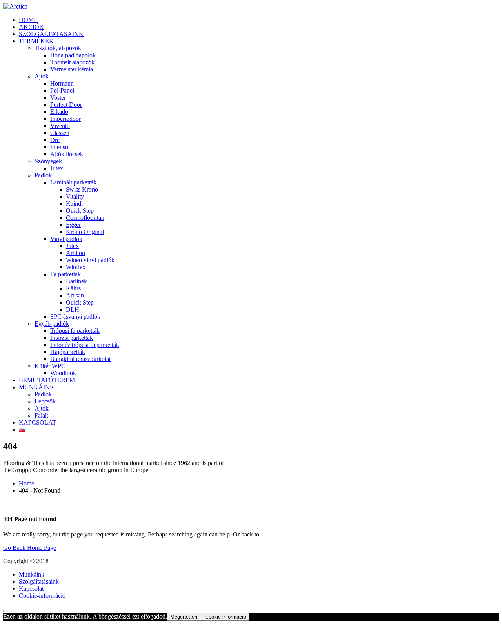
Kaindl (74, 203)
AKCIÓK (31, 27)
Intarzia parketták (71, 337)
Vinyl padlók (66, 238)
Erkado (59, 111)
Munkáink (31, 574)
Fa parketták (65, 274)
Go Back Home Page (29, 547)
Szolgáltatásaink (39, 581)
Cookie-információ (42, 595)
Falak (41, 415)
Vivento (60, 125)
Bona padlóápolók (73, 55)
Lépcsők (45, 401)
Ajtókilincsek (66, 154)
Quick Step (80, 210)
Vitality (75, 196)
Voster (58, 97)
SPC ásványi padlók (75, 316)
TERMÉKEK (36, 41)
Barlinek (76, 281)
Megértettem (184, 617)
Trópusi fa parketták (75, 330)
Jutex (56, 168)
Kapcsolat (31, 588)
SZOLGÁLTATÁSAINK (51, 34)
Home (26, 483)
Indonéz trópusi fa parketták (84, 344)
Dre (55, 140)
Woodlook (63, 373)
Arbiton (75, 253)
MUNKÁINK (37, 387)
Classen (59, 133)
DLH (72, 309)
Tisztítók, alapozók (58, 48)
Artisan (75, 295)
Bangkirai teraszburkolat (80, 359)
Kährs (73, 288)
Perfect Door (66, 104)
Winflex (75, 267)
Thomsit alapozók (72, 62)
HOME (28, 19)
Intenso (59, 147)
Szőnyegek (48, 161)
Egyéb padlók (52, 323)
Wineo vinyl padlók (90, 260)
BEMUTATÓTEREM (47, 380)
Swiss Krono (82, 189)
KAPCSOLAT (37, 422)
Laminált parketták (73, 182)
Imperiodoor (65, 118)
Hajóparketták (67, 351)
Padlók (43, 175)
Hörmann (62, 83)
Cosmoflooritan (85, 217)
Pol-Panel (62, 90)
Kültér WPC (50, 366)
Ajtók (42, 76)
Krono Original (85, 231)
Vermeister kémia (71, 69)
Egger (73, 224)
